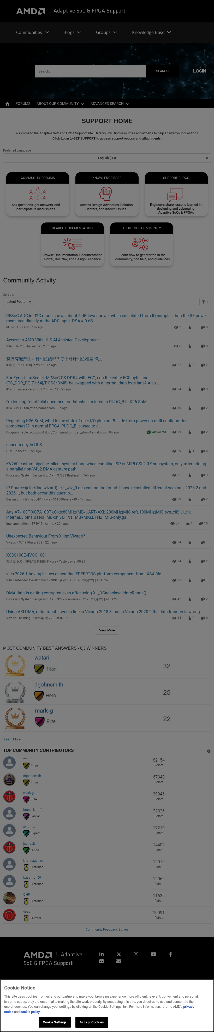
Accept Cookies (92, 1022)
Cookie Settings (55, 1022)
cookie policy (30, 1012)
